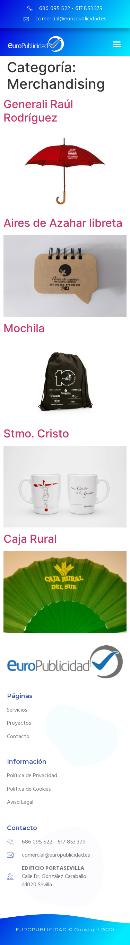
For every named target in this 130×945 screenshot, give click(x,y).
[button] (116, 43)
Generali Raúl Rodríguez (38, 110)
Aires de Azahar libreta (62, 223)
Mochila (24, 328)
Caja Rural (30, 539)
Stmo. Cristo (36, 433)
